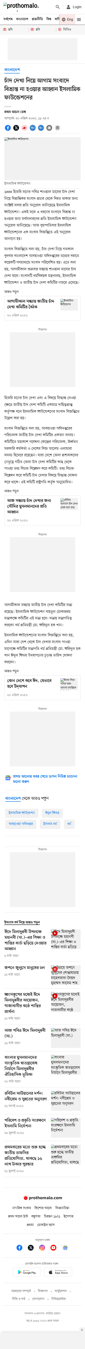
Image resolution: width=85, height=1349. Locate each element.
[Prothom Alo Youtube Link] (55, 1248)
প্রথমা (30, 1225)
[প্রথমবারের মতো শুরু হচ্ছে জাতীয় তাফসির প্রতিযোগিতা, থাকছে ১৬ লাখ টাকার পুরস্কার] (66, 1159)
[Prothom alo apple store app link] (58, 1272)
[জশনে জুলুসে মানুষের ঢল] (66, 975)
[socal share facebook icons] (8, 130)
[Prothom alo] (22, 7)
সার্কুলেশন (61, 1291)
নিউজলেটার (58, 1299)
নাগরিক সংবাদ (21, 1208)
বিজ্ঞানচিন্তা (62, 1208)
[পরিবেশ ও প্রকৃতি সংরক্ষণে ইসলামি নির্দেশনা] (66, 1128)
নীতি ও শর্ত (18, 1299)
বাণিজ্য (59, 19)
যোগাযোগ (38, 1299)
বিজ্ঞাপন (43, 1291)
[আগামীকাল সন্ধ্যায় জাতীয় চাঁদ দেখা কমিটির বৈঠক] (69, 304)
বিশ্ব (48, 19)
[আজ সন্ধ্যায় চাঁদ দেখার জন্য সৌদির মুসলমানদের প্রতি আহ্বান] (69, 504)
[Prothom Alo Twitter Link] (33, 1248)
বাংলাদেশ (22, 19)
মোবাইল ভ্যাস (46, 1225)
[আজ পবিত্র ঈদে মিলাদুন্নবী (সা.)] (66, 1038)
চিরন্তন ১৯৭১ (52, 1216)
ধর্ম (69, 824)
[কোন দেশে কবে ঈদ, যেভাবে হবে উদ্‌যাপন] (69, 684)
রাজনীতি (37, 19)
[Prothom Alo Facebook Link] (21, 1248)
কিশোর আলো (43, 1208)
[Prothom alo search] (57, 7)
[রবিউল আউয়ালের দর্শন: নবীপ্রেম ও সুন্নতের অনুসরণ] (66, 1101)
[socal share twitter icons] (17, 130)
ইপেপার (68, 1216)
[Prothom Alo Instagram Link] (44, 1248)
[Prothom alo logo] (42, 1199)
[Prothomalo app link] (26, 1272)
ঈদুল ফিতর (52, 813)
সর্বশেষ (8, 19)
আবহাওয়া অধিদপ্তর (21, 824)
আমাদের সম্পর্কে (21, 1291)
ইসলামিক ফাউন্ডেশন (22, 813)
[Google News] (65, 1248)
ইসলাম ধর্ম (50, 824)
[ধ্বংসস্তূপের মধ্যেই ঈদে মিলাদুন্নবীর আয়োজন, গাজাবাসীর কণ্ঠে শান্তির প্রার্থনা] (66, 1006)
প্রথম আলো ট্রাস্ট (18, 1216)
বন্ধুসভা (36, 1216)
